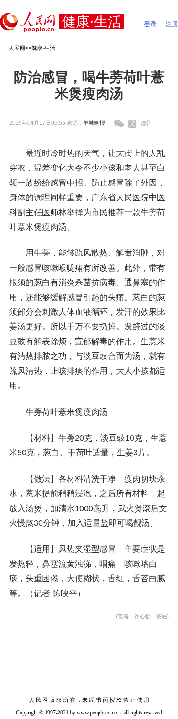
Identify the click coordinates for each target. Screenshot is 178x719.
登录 (150, 24)
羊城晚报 (94, 123)
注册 (171, 24)
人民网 (17, 48)
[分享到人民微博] (132, 124)
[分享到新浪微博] (145, 123)
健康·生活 (43, 48)
